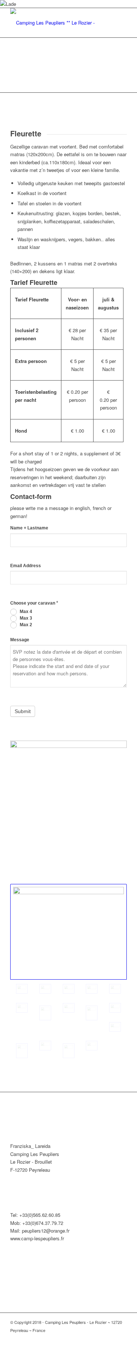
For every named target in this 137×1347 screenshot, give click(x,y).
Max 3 (25, 618)
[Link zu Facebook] (121, 1337)
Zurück (16, 65)
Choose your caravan (34, 603)
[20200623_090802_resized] (68, 932)
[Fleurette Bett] (115, 1007)
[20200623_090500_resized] (115, 988)
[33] (45, 1045)
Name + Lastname (29, 528)
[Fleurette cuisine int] (91, 988)
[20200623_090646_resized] (45, 988)
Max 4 (25, 611)
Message (19, 639)
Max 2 (25, 624)
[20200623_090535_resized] (91, 1013)
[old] (115, 1026)
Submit (23, 711)
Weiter (121, 65)
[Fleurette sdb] (22, 1050)
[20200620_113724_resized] (68, 1050)
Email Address (25, 565)
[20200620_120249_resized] (91, 1045)
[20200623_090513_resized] (45, 1013)
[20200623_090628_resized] (68, 1007)
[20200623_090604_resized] (68, 988)
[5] (22, 1007)
